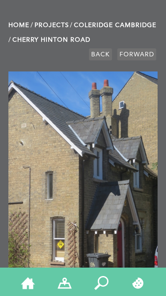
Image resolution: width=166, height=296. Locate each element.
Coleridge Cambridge (115, 25)
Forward (137, 54)
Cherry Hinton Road (51, 39)
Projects (52, 25)
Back (100, 54)
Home (18, 25)
